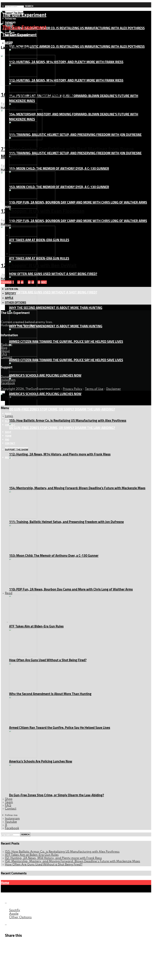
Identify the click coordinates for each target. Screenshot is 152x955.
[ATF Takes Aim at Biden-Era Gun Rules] (23, 622)
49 (32, 282)
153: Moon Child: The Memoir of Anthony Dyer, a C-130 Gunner (59, 168)
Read (8, 206)
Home (5, 882)
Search (29, 6)
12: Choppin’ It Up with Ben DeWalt (39, 265)
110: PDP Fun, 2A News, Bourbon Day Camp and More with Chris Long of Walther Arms (78, 202)
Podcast (6, 344)
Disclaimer (113, 389)
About (5, 351)
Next (44, 282)
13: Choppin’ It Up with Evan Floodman (42, 211)
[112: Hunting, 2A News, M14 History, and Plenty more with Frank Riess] (23, 450)
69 (39, 282)
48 (29, 282)
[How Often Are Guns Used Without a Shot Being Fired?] (23, 288)
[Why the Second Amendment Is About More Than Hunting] (23, 689)
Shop (8, 413)
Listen (9, 42)
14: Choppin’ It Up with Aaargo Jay (37, 94)
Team (8, 436)
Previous (6, 282)
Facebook (8, 383)
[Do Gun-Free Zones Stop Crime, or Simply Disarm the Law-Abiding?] (23, 790)
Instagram (8, 380)
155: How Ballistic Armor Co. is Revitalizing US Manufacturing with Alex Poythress (77, 27)
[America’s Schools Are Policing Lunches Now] (23, 757)
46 (22, 282)
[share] (6, 924)
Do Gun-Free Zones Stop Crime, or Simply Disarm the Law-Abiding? (62, 409)
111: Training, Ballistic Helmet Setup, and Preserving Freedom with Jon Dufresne (75, 134)
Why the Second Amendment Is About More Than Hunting (55, 307)
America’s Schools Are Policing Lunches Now (45, 375)
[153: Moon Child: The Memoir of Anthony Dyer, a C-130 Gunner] (23, 551)
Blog (4, 347)
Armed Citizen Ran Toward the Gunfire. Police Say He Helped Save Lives (66, 341)
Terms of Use (94, 389)
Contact (6, 357)
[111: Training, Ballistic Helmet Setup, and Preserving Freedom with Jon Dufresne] (23, 517)
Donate (6, 376)
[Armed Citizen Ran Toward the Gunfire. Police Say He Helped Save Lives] (23, 355)
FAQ (7, 439)
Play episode (8, 107)
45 (18, 282)
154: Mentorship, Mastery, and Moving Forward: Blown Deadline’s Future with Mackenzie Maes (77, 487)
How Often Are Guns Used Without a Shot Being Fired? (53, 273)
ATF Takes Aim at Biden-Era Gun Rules (39, 258)
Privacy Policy (72, 389)
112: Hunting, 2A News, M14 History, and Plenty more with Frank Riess (66, 61)
